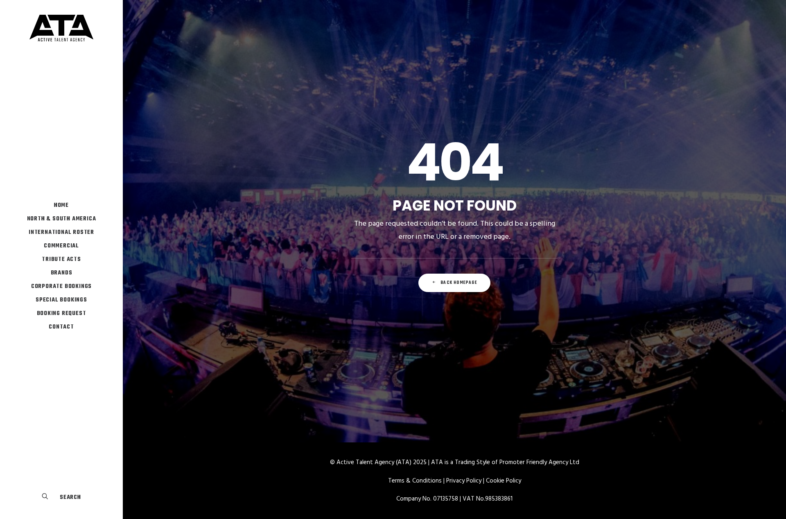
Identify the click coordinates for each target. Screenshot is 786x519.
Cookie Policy (503, 481)
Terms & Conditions (415, 481)
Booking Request (61, 313)
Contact (61, 327)
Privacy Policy (463, 481)
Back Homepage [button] (458, 282)
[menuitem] (61, 205)
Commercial (61, 246)
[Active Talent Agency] (61, 28)
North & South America (61, 219)
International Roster (61, 232)
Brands (61, 273)
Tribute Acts (61, 259)
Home (61, 205)
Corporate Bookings (61, 286)
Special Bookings (61, 300)
